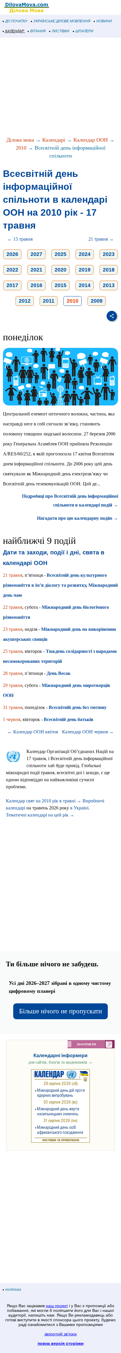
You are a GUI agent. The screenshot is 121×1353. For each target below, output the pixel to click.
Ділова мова (20, 140)
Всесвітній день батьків (68, 719)
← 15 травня (20, 239)
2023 (109, 254)
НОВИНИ (104, 21)
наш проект (57, 1305)
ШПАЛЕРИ (84, 31)
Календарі (53, 140)
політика (13, 1289)
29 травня (12, 685)
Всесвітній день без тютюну (78, 707)
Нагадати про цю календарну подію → (77, 518)
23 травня (12, 629)
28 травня (12, 673)
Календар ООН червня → (88, 731)
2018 (109, 270)
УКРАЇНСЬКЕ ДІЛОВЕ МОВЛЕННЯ (62, 21)
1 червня (11, 719)
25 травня (12, 651)
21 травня (12, 575)
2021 (36, 270)
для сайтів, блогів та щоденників (60, 1062)
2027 (36, 254)
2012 (25, 301)
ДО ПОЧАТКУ (16, 21)
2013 (109, 285)
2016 (36, 285)
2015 (60, 285)
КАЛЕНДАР (14, 31)
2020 (60, 270)
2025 (60, 254)
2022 (12, 270)
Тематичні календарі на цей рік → (40, 814)
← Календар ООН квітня (32, 731)
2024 (84, 254)
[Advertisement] (60, 87)
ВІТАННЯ (37, 31)
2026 (12, 254)
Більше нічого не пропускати (60, 1011)
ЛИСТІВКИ (60, 31)
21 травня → (101, 239)
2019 (84, 270)
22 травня (12, 607)
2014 (84, 285)
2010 (21, 148)
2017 (12, 285)
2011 (48, 301)
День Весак (58, 673)
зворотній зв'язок (60, 1334)
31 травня (12, 707)
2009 (96, 301)
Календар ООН (90, 140)
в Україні (79, 807)
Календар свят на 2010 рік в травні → (43, 800)
